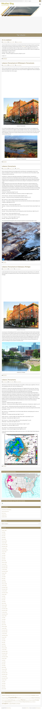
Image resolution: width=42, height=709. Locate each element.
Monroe (23, 700)
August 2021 (4, 637)
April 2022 (3, 622)
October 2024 (4, 569)
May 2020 (3, 663)
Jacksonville (10, 700)
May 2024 (3, 578)
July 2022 (3, 617)
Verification (5, 58)
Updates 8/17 (4, 514)
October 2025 (4, 548)
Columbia (33, 695)
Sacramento (14, 701)
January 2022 (4, 628)
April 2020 (3, 665)
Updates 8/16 (4, 516)
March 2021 (4, 646)
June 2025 (3, 555)
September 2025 (5, 549)
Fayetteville (13, 697)
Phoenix (30, 700)
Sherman (34, 701)
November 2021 (4, 631)
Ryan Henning (5, 65)
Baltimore (9, 695)
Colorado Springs (27, 695)
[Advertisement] (21, 25)
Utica (16, 703)
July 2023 (3, 596)
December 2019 (4, 672)
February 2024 (4, 583)
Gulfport (33, 697)
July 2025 (3, 553)
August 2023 (4, 594)
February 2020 (4, 669)
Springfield (5, 703)
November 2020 (4, 653)
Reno (12, 701)
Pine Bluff (33, 700)
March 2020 (4, 667)
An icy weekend (6, 40)
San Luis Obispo (22, 701)
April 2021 (3, 644)
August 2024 (4, 573)
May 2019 (3, 685)
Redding (9, 701)
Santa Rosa (27, 701)
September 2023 (5, 592)
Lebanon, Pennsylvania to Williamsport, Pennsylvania (18, 63)
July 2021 (3, 638)
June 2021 (3, 640)
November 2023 (4, 589)
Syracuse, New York (5, 511)
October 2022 (4, 612)
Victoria (18, 703)
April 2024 (3, 580)
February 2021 (4, 647)
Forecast (4, 262)
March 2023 (4, 603)
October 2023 (4, 590)
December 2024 (4, 565)
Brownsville (20, 695)
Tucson (13, 703)
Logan (14, 700)
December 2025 (4, 544)
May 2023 (3, 599)
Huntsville (6, 700)
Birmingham (13, 695)
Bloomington (16, 695)
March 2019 (4, 688)
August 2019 (4, 679)
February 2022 (4, 626)
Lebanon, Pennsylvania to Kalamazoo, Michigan (16, 267)
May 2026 (3, 535)
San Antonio (17, 701)
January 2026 (4, 542)
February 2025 (4, 562)
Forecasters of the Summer (6, 509)
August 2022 (4, 615)
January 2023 (4, 606)
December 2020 (4, 651)
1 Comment (18, 168)
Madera (19, 700)
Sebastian (31, 701)
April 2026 (3, 537)
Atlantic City (4, 695)
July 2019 (3, 681)
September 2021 (5, 635)
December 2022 (4, 608)
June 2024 (3, 576)
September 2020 (5, 656)
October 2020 (4, 654)
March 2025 (4, 560)
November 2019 (4, 674)
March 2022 (4, 624)
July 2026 (3, 532)
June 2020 (3, 662)
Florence (19, 697)
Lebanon (24, 46)
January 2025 (4, 564)
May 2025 (3, 557)
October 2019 (4, 676)
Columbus (37, 695)
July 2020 (3, 660)
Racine (6, 701)
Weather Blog (7, 3)
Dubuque (6, 697)
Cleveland (23, 695)
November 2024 (4, 567)
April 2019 (3, 686)
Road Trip (4, 161)
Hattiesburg (37, 697)
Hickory (3, 700)
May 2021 (3, 642)
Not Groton (4, 513)
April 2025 (3, 558)
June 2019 (3, 683)
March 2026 (4, 539)
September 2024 (5, 571)
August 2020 (4, 658)
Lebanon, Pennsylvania (9, 166)
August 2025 (4, 551)
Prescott (3, 701)
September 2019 (5, 678)
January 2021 (4, 649)
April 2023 (3, 601)
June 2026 (3, 533)
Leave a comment (18, 65)
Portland (37, 700)
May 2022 (3, 621)
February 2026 (4, 541)
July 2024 (3, 574)
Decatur (3, 697)
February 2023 (4, 605)
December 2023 (4, 587)
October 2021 (4, 633)
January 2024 (4, 585)
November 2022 (4, 610)
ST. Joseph (10, 703)
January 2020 (4, 670)
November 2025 (4, 546)
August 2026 (4, 530)
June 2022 (3, 619)
